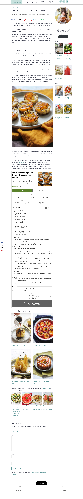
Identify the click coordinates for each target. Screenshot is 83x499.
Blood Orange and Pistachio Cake (42, 382)
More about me (62, 36)
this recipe (21, 162)
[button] (12, 186)
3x (50, 207)
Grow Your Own (51, 2)
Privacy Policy (19, 490)
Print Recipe (22, 190)
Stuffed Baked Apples (18, 345)
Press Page (63, 490)
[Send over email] (2, 255)
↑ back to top (41, 483)
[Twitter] (67, 1)
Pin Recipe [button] (42, 190)
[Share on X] (2, 246)
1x (46, 207)
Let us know (31, 304)
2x (48, 207)
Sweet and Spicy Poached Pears (20, 382)
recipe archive (46, 388)
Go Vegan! (34, 2)
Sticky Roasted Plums (40, 345)
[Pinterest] (60, 1)
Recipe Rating (14, 430)
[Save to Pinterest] (2, 249)
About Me (19, 488)
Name (13, 454)
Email (13, 461)
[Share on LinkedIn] (2, 252)
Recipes (27, 2)
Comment (14, 435)
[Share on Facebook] (2, 243)
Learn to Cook (42, 2)
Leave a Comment (15, 16)
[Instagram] (63, 1)
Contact (63, 488)
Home (12, 7)
